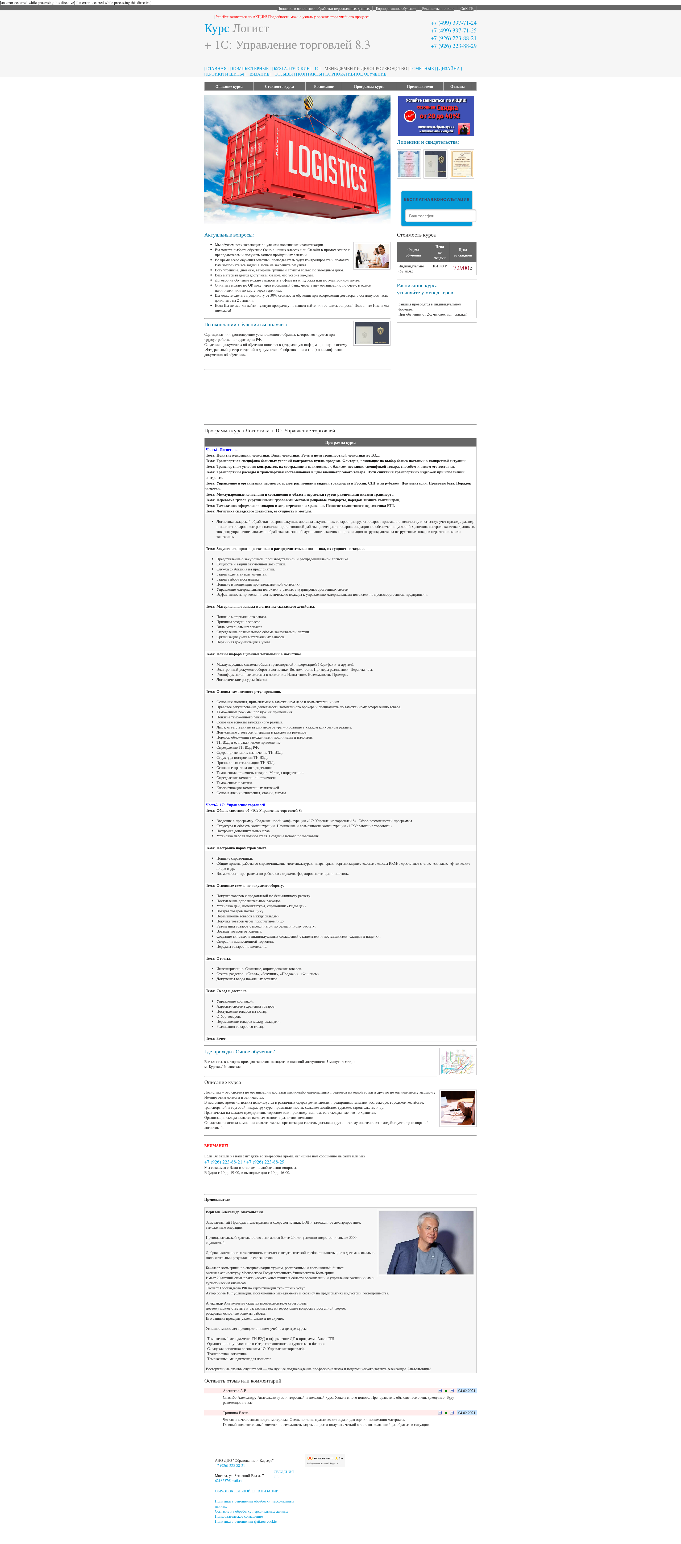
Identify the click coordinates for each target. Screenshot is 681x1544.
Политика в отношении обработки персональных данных (323, 8)
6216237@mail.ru (228, 1480)
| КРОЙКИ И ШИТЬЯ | (225, 74)
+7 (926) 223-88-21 (454, 38)
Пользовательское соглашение (239, 1516)
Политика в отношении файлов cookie (246, 1521)
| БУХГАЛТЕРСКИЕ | (291, 68)
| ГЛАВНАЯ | (216, 68)
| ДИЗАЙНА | (449, 68)
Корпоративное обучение (396, 8)
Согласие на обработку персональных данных (251, 1511)
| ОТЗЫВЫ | (284, 74)
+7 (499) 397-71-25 (454, 30)
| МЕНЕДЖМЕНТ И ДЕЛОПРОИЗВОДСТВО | (366, 68)
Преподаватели (420, 86)
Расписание (324, 86)
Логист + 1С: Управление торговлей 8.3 (287, 35)
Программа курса (369, 86)
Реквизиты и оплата (438, 8)
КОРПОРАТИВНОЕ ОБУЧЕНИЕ (356, 74)
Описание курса (229, 86)
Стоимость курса (279, 86)
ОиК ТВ (467, 8)
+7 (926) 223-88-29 (454, 45)
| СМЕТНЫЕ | (423, 68)
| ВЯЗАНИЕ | (259, 74)
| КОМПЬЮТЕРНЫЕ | (250, 68)
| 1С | (317, 68)
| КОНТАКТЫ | (310, 74)
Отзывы (457, 86)
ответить (250, 1390)
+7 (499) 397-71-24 (454, 22)
